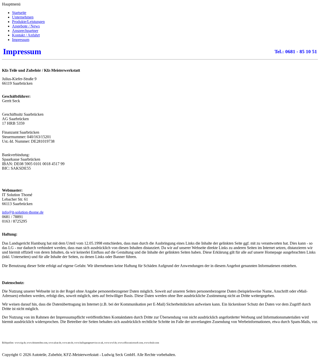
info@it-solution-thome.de (23, 212)
